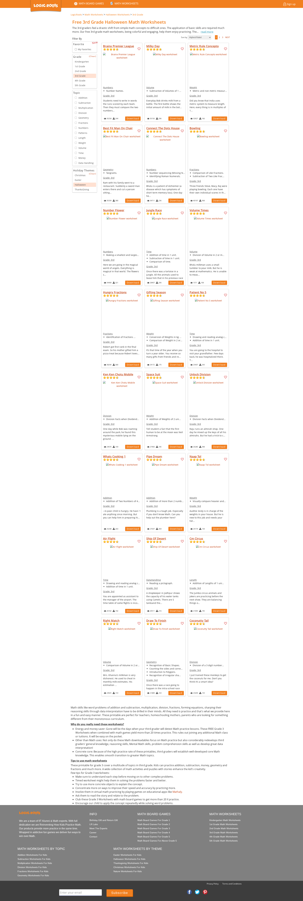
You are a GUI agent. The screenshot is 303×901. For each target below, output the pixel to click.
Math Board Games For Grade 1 (153, 820)
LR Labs (93, 824)
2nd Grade (80, 71)
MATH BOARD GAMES (91, 3)
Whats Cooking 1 (114, 456)
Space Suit (153, 374)
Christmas (80, 175)
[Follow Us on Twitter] (197, 891)
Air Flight (109, 538)
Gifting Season (156, 292)
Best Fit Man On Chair (118, 128)
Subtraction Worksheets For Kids (34, 859)
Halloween (80, 184)
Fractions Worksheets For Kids (33, 871)
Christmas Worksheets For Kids (129, 867)
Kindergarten (82, 61)
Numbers (108, 87)
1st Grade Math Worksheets (223, 824)
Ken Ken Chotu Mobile (118, 374)
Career (92, 832)
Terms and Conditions (232, 883)
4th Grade (80, 80)
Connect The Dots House (163, 128)
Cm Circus (196, 538)
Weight (193, 87)
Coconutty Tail (199, 620)
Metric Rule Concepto (204, 46)
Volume (150, 87)
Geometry (108, 169)
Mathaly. (177, 792)
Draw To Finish (156, 620)
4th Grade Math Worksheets (223, 836)
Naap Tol (195, 456)
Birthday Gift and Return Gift (103, 820)
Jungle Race (154, 210)
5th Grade (80, 85)
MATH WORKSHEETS (126, 3)
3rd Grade (80, 75)
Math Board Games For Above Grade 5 (157, 840)
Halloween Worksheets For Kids (129, 859)
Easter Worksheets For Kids (127, 855)
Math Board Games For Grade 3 (153, 828)
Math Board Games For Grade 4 (153, 832)
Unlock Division (200, 374)
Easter (78, 179)
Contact (93, 836)
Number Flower (113, 210)
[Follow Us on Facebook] (189, 891)
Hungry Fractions (115, 292)
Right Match (111, 620)
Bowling (195, 128)
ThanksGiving (82, 189)
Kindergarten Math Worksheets (225, 820)
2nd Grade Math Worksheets (223, 828)
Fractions (194, 169)
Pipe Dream (154, 456)
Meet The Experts (98, 828)
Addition (107, 497)
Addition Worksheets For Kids (32, 855)
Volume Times (199, 210)
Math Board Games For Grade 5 (153, 836)
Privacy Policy (213, 883)
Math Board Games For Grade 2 (153, 824)
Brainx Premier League (118, 46)
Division (107, 415)
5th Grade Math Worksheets (223, 840)
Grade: (108, 95)
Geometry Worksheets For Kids (33, 875)
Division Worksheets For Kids (32, 867)
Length (193, 579)
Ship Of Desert (156, 538)
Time (149, 251)
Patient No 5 (198, 292)
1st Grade (80, 66)
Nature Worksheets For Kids (127, 871)
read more (207, 31)
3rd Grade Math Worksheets (223, 832)
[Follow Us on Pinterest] (205, 891)
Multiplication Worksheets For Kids (35, 863)
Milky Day (153, 46)
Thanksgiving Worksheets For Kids (130, 863)
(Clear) (92, 56)
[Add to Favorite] (139, 49)
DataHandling (153, 579)
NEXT (227, 37)
